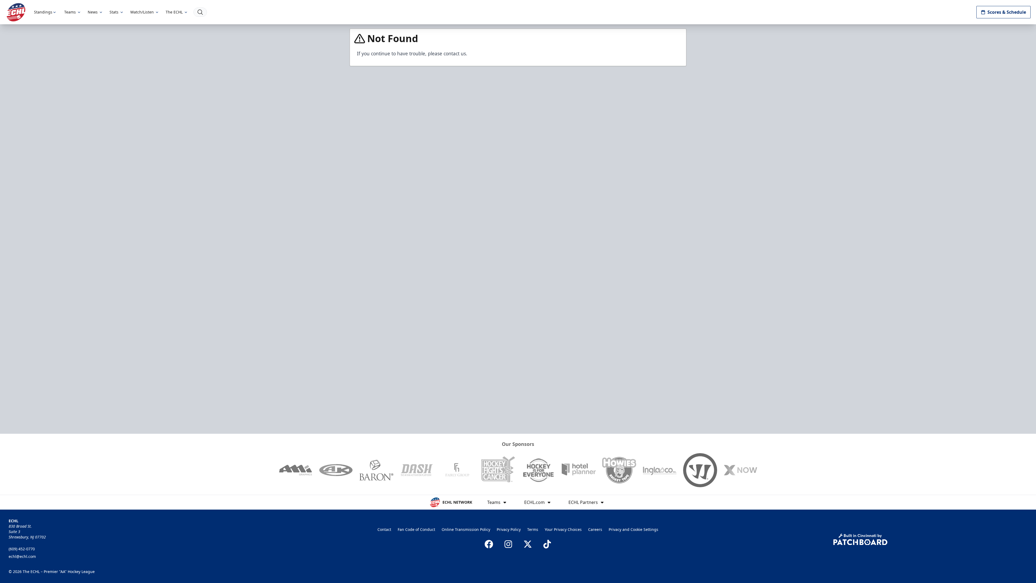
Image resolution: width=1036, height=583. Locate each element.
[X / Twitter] (527, 544)
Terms (532, 529)
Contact (384, 529)
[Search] (200, 12)
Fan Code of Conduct (416, 529)
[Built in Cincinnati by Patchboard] (860, 539)
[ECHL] (15, 12)
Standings (43, 12)
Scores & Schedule (1006, 12)
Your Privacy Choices (563, 529)
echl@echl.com (22, 556)
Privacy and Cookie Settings (633, 529)
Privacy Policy (509, 529)
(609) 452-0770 (22, 548)
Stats (114, 12)
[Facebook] (488, 544)
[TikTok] (547, 544)
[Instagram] (508, 544)
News (93, 12)
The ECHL (174, 12)
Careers (595, 529)
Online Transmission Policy (466, 529)
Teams (70, 12)
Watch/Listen (142, 12)
